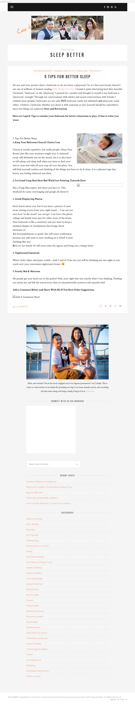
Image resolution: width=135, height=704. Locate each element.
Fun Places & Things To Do (39, 562)
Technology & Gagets (37, 649)
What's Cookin (33, 676)
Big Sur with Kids (34, 492)
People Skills (32, 605)
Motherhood (32, 589)
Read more (90, 391)
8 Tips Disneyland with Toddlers (42, 497)
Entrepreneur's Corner (48, 71)
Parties (29, 600)
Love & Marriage (34, 578)
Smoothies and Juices (37, 638)
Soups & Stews (33, 643)
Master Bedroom (34, 583)
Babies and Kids (34, 518)
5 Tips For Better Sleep (67, 76)
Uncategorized (33, 659)
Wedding (30, 665)
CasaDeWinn (21, 306)
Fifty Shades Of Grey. (64, 89)
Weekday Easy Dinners (38, 670)
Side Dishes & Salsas (36, 632)
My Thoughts (93, 71)
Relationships (33, 627)
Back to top (118, 699)
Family (29, 551)
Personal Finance (35, 611)
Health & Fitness (73, 71)
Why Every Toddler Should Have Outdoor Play (49, 487)
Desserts (30, 529)
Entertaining (32, 540)
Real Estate (32, 621)
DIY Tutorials (32, 535)
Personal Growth (34, 616)
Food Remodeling (35, 556)
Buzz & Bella (32, 524)
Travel (29, 654)
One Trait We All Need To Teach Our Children (48, 503)
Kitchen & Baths (34, 573)
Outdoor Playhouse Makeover (41, 481)
